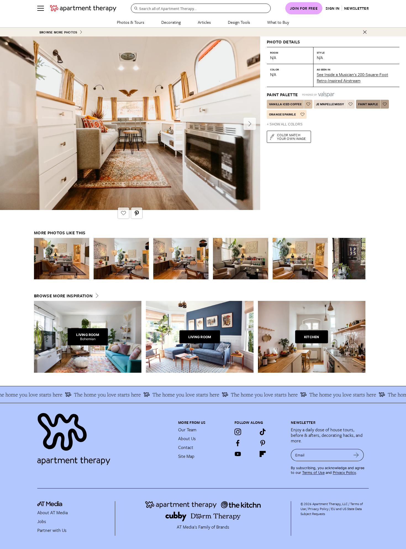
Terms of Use (313, 473)
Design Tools (239, 22)
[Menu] (40, 8)
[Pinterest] (262, 443)
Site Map (186, 456)
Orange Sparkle (282, 114)
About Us (187, 438)
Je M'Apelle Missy (330, 104)
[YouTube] (237, 454)
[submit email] (356, 455)
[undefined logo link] (83, 8)
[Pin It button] (136, 213)
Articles (204, 22)
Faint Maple (368, 104)
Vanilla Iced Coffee (285, 104)
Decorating (171, 22)
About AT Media (52, 512)
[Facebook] (237, 443)
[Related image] (61, 258)
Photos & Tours (130, 22)
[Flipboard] (262, 454)
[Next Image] (250, 124)
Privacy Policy (344, 473)
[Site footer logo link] (104, 436)
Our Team (187, 429)
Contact (185, 447)
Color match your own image (291, 136)
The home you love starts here (89, 394)
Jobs (41, 521)
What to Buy (278, 22)
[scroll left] (38, 258)
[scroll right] (361, 258)
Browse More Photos (58, 32)
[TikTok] (262, 432)
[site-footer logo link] (49, 504)
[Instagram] (237, 432)
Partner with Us (52, 530)
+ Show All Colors (284, 124)
